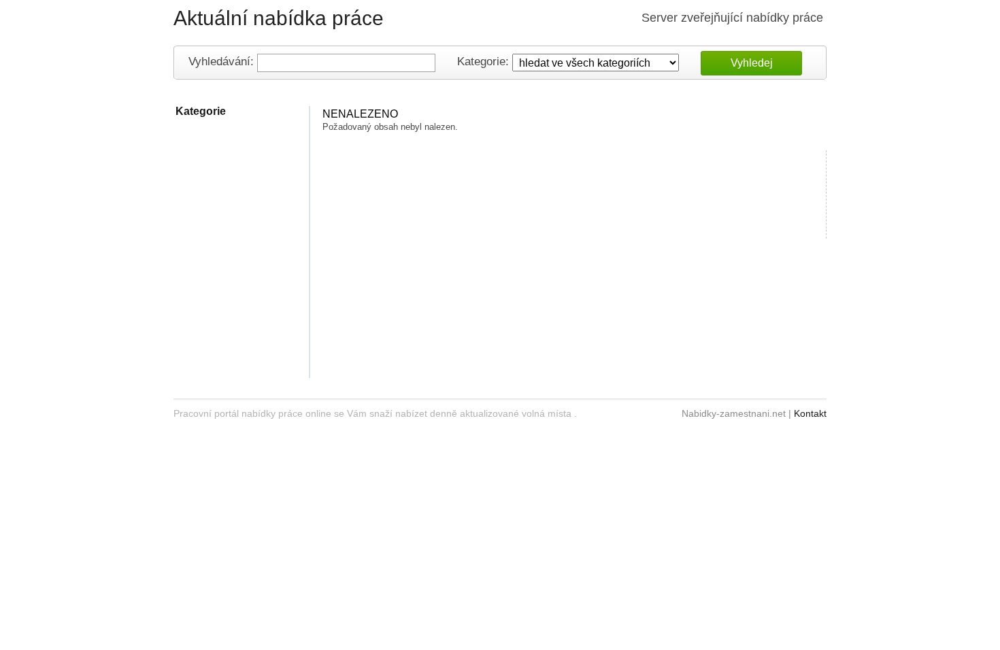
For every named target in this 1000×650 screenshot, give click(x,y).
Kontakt (810, 413)
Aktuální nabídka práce (278, 18)
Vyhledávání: (221, 62)
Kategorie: (483, 62)
